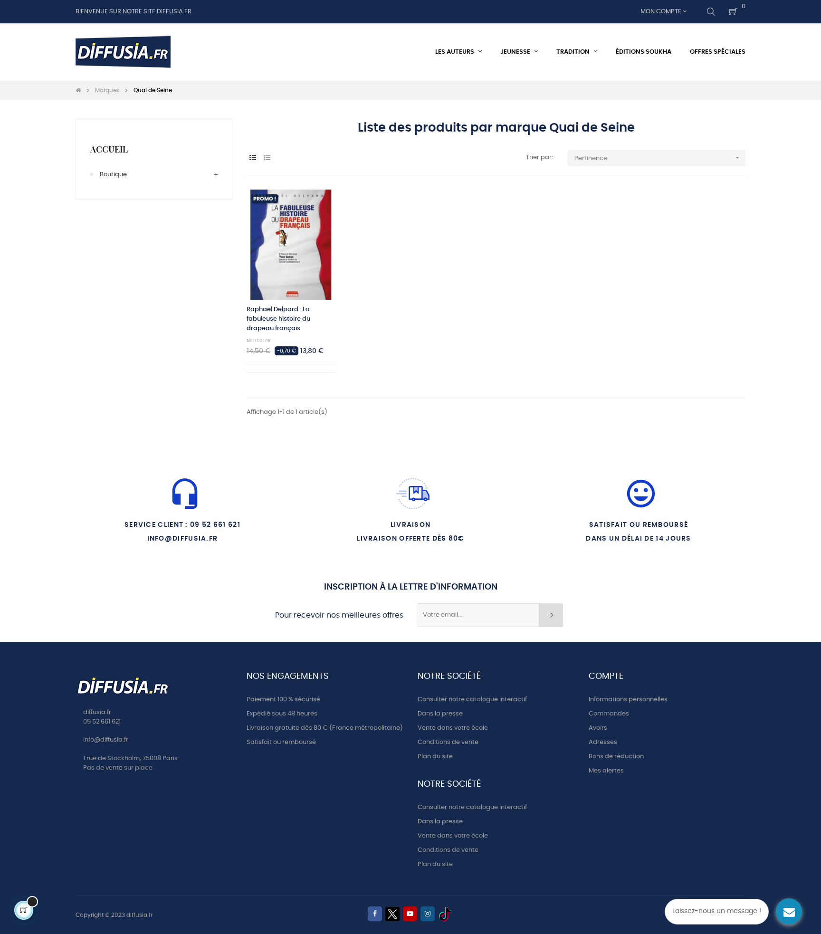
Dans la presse (440, 714)
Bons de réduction (616, 756)
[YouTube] (410, 913)
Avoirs (598, 728)
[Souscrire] (551, 615)
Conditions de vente (448, 742)
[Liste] (267, 158)
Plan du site (435, 756)
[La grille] (252, 158)
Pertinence (657, 158)
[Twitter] (392, 914)
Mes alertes (606, 771)
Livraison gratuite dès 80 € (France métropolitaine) (325, 728)
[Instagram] (427, 913)
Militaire (259, 340)
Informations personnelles (628, 699)
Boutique (113, 175)
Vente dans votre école (453, 728)
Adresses (603, 742)
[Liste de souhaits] (317, 207)
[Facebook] (375, 913)
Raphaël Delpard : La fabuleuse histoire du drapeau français (278, 319)
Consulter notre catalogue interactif (472, 699)
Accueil (109, 149)
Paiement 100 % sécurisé (283, 699)
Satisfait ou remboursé (281, 742)
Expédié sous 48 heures (282, 714)
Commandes (609, 714)
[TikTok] (445, 914)
